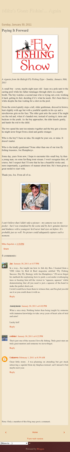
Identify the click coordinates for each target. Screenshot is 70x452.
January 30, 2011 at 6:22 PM (30, 336)
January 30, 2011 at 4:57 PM (26, 263)
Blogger (40, 448)
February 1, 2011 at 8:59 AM (32, 357)
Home (35, 432)
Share (6, 249)
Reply (12, 296)
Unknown (14, 357)
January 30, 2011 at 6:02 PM (34, 305)
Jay (11, 263)
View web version (35, 438)
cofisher (13, 336)
